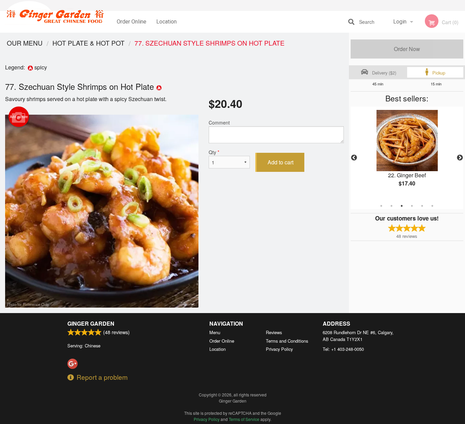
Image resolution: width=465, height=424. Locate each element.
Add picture (19, 116)
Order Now (407, 49)
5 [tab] (422, 205)
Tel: (343, 349)
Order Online (131, 21)
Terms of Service (244, 419)
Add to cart (280, 162)
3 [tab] (401, 205)
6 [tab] (432, 205)
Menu (214, 332)
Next (459, 157)
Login (399, 21)
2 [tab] (391, 205)
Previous (354, 157)
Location (166, 21)
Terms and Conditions (287, 341)
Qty (214, 152)
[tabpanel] (407, 153)
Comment (219, 122)
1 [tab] (381, 205)
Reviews (274, 332)
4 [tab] (411, 205)
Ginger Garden (90, 323)
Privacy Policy (279, 349)
